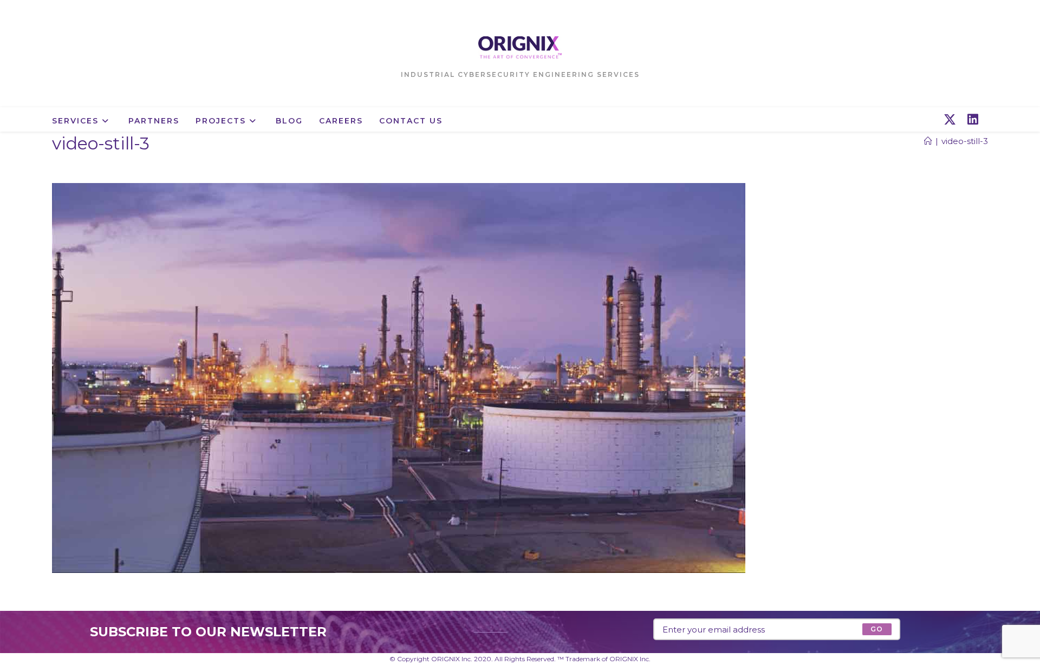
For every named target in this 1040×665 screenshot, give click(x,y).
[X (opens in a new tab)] (949, 119)
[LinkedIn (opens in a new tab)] (973, 119)
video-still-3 (964, 141)
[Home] (928, 141)
